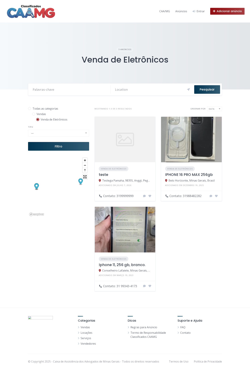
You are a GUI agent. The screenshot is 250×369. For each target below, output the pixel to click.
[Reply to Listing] (144, 196)
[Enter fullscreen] (84, 176)
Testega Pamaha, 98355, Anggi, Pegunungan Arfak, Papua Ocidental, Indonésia (126, 180)
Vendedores (88, 343)
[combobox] (58, 133)
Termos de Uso (178, 361)
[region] (58, 186)
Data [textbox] (211, 109)
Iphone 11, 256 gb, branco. (122, 264)
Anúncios (181, 11)
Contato (185, 333)
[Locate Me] (188, 89)
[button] (80, 181)
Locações (86, 333)
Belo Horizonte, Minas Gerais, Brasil (192, 180)
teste (103, 174)
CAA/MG (164, 11)
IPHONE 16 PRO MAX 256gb (189, 174)
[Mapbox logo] (36, 214)
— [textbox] (32, 133)
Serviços (86, 338)
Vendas (85, 327)
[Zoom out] (84, 165)
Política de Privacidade (208, 361)
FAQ (182, 327)
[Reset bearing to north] (84, 170)
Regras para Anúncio (143, 327)
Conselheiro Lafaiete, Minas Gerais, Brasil (126, 270)
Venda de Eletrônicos (113, 168)
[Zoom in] (84, 160)
